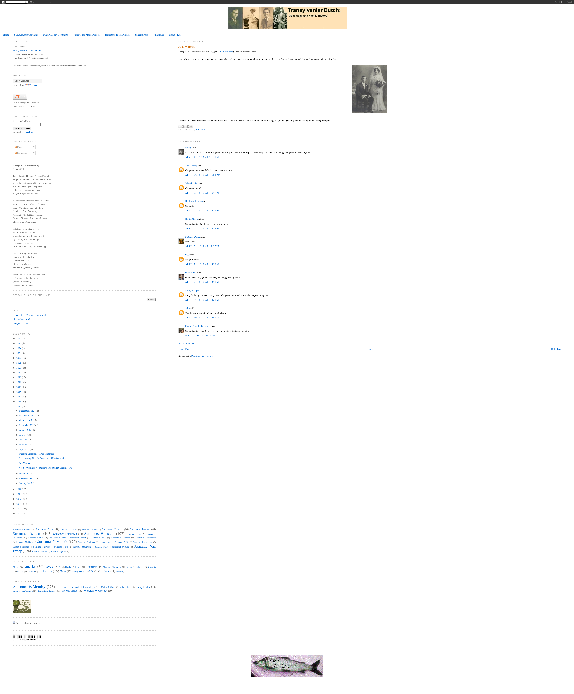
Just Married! (25, 462)
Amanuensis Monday (29, 586)
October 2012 (26, 420)
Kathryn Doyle (192, 290)
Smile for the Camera (23, 590)
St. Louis (45, 570)
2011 (19, 489)
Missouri (117, 566)
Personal (201, 130)
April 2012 (24, 449)
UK (91, 571)
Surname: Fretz (133, 533)
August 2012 (25, 429)
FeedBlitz (29, 131)
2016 (19, 386)
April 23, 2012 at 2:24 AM (202, 210)
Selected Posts (141, 34)
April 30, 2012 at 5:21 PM (202, 317)
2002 (19, 513)
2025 (19, 343)
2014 (19, 396)
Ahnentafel (159, 34)
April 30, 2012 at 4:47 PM (202, 299)
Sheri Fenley (191, 165)
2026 (19, 338)
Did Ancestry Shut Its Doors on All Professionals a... (43, 458)
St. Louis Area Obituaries (26, 34)
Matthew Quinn (192, 236)
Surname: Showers (41, 546)
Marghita (106, 567)
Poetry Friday (142, 587)
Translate (34, 84)
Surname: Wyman (58, 551)
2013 (19, 401)
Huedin (68, 567)
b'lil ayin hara (226, 51)
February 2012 (26, 478)
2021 (19, 362)
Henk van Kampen (194, 200)
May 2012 (24, 444)
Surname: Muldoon (24, 542)
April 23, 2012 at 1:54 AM (202, 192)
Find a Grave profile (22, 319)
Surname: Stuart (101, 547)
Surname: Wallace (39, 551)
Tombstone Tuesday (47, 590)
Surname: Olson (105, 542)
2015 (19, 391)
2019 (19, 372)
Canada (49, 567)
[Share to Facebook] (188, 126)
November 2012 (27, 415)
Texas (63, 571)
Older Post (556, 348)
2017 (19, 382)
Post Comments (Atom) (202, 355)
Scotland (31, 571)
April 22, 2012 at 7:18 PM (202, 157)
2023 (19, 352)
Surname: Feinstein (99, 533)
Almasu (16, 567)
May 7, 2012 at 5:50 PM (200, 335)
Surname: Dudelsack (65, 534)
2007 (19, 508)
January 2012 (26, 483)
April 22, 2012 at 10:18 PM (202, 174)
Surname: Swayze (120, 546)
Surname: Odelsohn (86, 542)
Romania (152, 566)
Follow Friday (107, 587)
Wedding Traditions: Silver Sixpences (36, 453)
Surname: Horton (99, 537)
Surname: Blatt (44, 529)
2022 (19, 357)
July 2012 (24, 434)
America (29, 566)
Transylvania (78, 571)
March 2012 (25, 473)
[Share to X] (185, 126)
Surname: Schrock (21, 546)
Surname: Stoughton (82, 546)
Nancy (188, 147)
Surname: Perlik (122, 542)
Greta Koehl (191, 272)
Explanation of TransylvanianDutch (29, 315)
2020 (19, 367)
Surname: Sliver (61, 546)
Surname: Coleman (90, 529)
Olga (187, 254)
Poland (139, 566)
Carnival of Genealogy (82, 587)
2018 (19, 377)
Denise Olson (191, 218)
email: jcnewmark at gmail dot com (27, 50)
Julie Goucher (191, 183)
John (187, 308)
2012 (19, 406)
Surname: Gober (35, 537)
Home (6, 34)
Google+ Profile (20, 323)
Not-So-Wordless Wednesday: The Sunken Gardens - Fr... (46, 467)
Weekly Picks (69, 590)
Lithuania (92, 567)
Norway (130, 567)
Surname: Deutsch (27, 533)
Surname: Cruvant (112, 529)
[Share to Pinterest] (191, 126)
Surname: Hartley (78, 537)
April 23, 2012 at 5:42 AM (202, 228)
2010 (19, 494)
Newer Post (183, 348)
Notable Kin (175, 34)
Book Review (61, 587)
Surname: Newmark (52, 541)
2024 (19, 348)
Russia (20, 571)
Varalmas (104, 571)
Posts (19, 146)
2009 (19, 498)
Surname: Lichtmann (120, 537)
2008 (19, 503)
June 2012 (24, 439)
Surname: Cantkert (69, 529)
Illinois (78, 566)
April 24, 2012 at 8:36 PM (202, 281)
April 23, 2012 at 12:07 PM (202, 246)
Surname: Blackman (22, 529)
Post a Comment (186, 343)
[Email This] (179, 126)
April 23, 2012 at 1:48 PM (202, 264)
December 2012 (27, 410)
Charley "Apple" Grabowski (198, 325)
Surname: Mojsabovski (146, 537)
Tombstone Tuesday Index (117, 34)
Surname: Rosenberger (142, 542)
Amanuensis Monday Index (87, 34)
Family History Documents (55, 34)
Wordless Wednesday (95, 590)
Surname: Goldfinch (57, 537)
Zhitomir (119, 571)
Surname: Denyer (140, 529)
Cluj (60, 567)
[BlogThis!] (182, 126)
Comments (22, 152)
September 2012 (27, 425)
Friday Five (124, 587)
